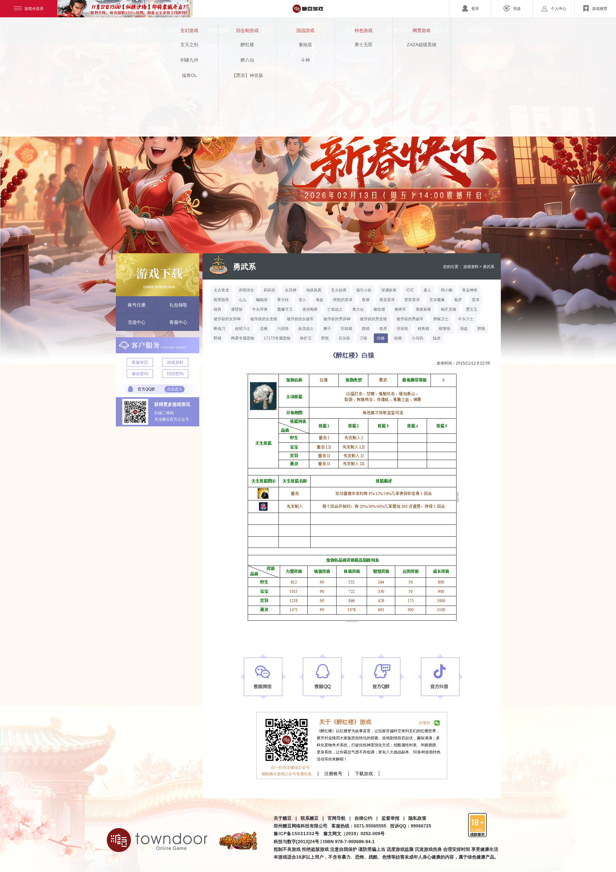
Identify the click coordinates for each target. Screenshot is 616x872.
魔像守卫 (285, 309)
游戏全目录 (34, 8)
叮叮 (410, 290)
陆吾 (217, 309)
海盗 (319, 300)
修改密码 (140, 373)
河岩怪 (402, 328)
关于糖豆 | (285, 818)
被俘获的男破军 (410, 319)
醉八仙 (247, 60)
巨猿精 (346, 328)
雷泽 (475, 300)
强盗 (464, 328)
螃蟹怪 (444, 328)
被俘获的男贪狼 (373, 319)
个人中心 (558, 8)
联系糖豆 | (312, 818)
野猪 (217, 338)
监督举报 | (393, 818)
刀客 (363, 338)
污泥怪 (283, 328)
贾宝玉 (471, 309)
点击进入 (174, 389)
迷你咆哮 (310, 309)
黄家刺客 (423, 309)
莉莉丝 (269, 290)
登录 (475, 8)
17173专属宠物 (277, 338)
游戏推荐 (599, 8)
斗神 (305, 60)
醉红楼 (247, 44)
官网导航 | (339, 818)
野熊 (325, 338)
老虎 (383, 328)
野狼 (481, 328)
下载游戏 (364, 773)
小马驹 (417, 338)
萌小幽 (446, 290)
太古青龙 (221, 290)
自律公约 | (366, 818)
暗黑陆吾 (221, 300)
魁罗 (458, 300)
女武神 (290, 290)
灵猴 (264, 328)
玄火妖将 (338, 290)
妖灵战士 (306, 328)
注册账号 (333, 773)
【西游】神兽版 (247, 75)
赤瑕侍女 (246, 290)
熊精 (366, 328)
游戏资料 (175, 362)
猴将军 (400, 309)
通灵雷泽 (387, 300)
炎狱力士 (242, 328)
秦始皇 (305, 44)
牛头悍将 (260, 309)
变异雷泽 (412, 300)
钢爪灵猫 (448, 309)
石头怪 (344, 338)
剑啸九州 (189, 60)
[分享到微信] (437, 722)
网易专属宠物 (242, 338)
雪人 (302, 300)
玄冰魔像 (437, 300)
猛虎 (437, 338)
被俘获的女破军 (300, 319)
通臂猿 (237, 309)
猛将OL (189, 75)
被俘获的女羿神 (227, 319)
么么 (242, 300)
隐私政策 (417, 818)
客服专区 (140, 362)
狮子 (327, 328)
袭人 (427, 290)
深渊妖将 (389, 290)
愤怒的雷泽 (342, 300)
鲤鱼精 (423, 328)
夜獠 (366, 300)
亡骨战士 (335, 309)
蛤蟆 (398, 338)
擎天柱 (283, 300)
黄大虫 (358, 309)
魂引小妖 (364, 290)
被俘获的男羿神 (336, 319)
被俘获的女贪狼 (263, 319)
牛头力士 (466, 319)
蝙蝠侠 (262, 300)
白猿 (381, 338)
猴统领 (379, 309)
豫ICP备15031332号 (297, 833)
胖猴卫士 (441, 319)
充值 (517, 8)
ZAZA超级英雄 (421, 44)
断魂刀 (219, 328)
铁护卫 (306, 338)
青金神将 (469, 290)
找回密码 (175, 373)
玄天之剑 (189, 44)
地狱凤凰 (313, 290)
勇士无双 (363, 44)
